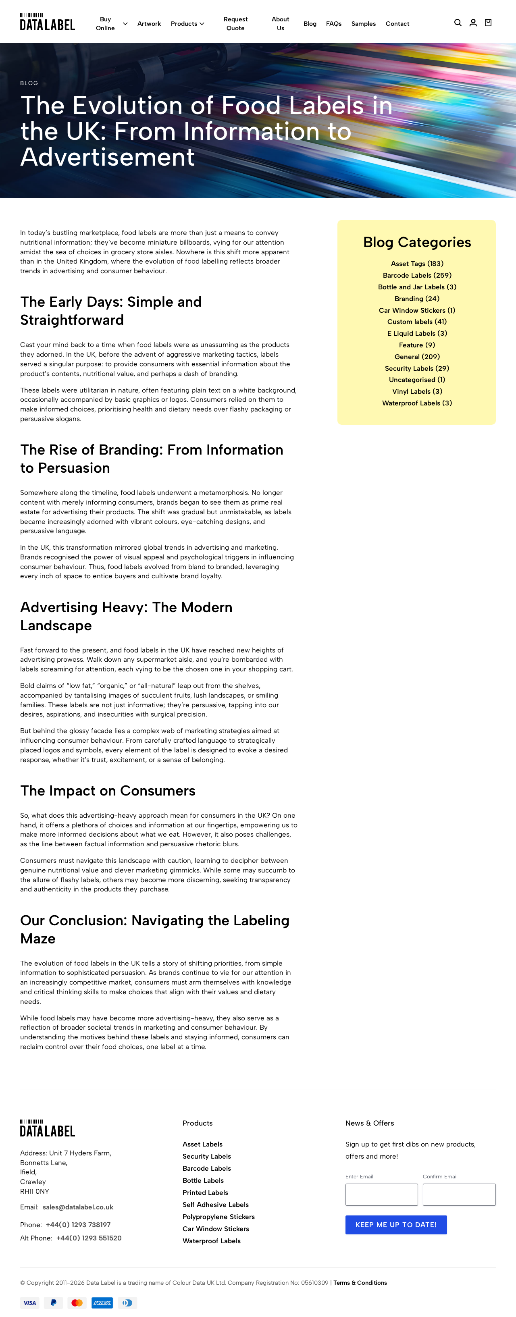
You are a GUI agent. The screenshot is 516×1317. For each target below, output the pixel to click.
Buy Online (105, 23)
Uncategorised (417, 380)
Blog (310, 23)
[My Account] (473, 24)
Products (184, 23)
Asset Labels (203, 1144)
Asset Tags (417, 264)
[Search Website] (458, 24)
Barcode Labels (417, 275)
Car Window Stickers (417, 310)
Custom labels (417, 322)
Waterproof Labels (417, 403)
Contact (398, 23)
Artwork (149, 23)
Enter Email (359, 1177)
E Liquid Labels (417, 333)
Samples (364, 23)
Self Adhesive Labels (216, 1205)
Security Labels (417, 368)
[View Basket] (488, 24)
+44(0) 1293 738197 (78, 1225)
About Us (280, 23)
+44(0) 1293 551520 (89, 1238)
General (417, 356)
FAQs (334, 23)
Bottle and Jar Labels (417, 287)
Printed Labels (205, 1192)
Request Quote (236, 23)
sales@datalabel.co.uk (78, 1207)
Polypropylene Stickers (219, 1217)
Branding (417, 298)
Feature (417, 345)
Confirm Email (440, 1177)
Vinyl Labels (417, 391)
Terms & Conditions (360, 1282)
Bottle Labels (203, 1180)
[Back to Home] (47, 1128)
